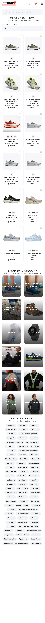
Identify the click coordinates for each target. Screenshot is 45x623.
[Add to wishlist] (19, 36)
